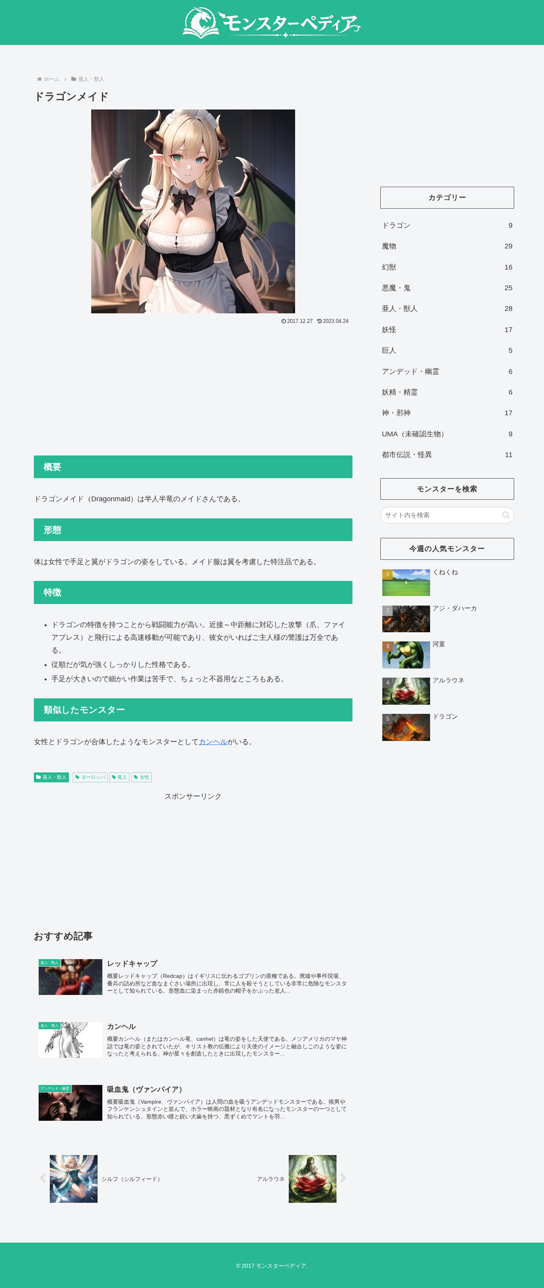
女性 (144, 777)
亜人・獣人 (55, 777)
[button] (506, 515)
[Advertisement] (193, 386)
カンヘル (213, 742)
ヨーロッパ (93, 777)
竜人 (122, 777)
